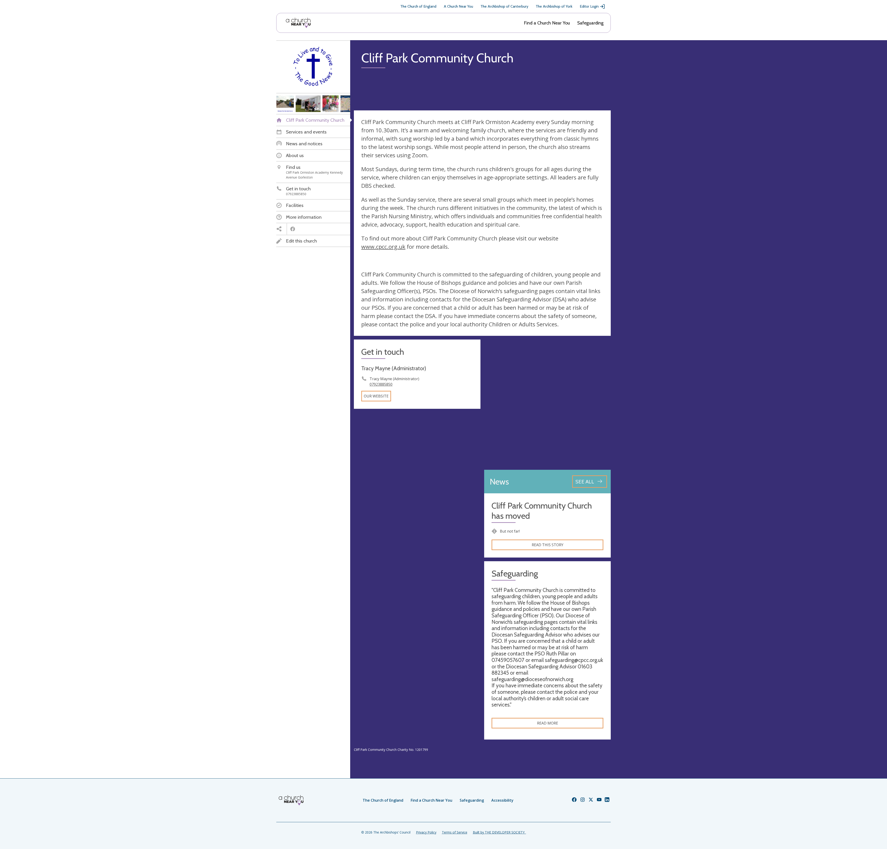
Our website (376, 396)
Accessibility (502, 800)
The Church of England (418, 6)
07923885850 (381, 384)
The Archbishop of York (554, 6)
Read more (547, 723)
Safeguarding (590, 23)
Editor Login (589, 6)
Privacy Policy (426, 832)
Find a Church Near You (547, 23)
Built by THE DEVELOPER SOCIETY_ (499, 832)
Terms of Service (454, 832)
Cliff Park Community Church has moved (542, 511)
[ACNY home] (298, 23)
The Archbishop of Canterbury (504, 6)
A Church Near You (458, 6)
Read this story (547, 544)
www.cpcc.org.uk (383, 246)
